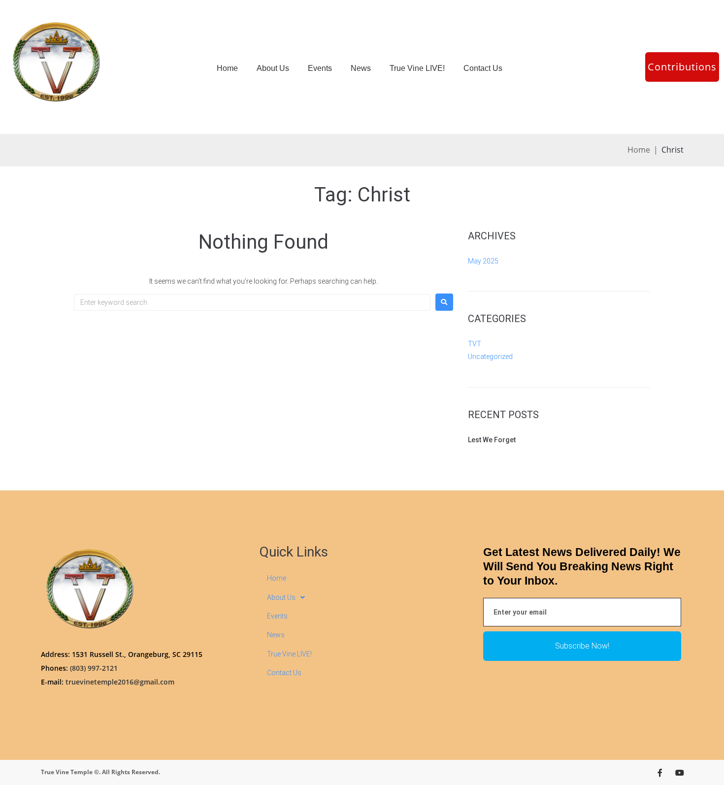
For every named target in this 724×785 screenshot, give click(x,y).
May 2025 (483, 261)
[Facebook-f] (660, 773)
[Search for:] (252, 302)
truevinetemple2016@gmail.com (120, 682)
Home (638, 149)
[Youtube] (680, 773)
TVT (474, 344)
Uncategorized (490, 356)
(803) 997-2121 (94, 668)
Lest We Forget (492, 440)
